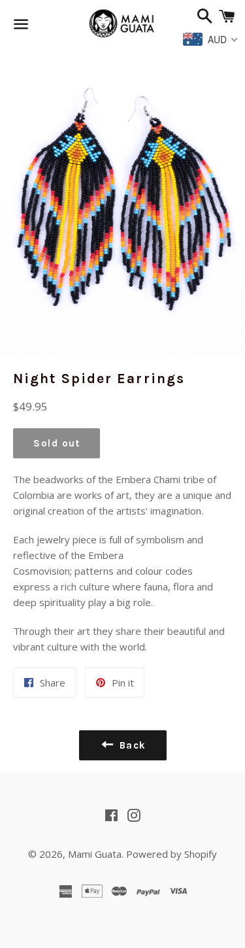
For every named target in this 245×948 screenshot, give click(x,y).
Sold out (56, 443)
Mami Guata (95, 853)
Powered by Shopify (171, 853)
